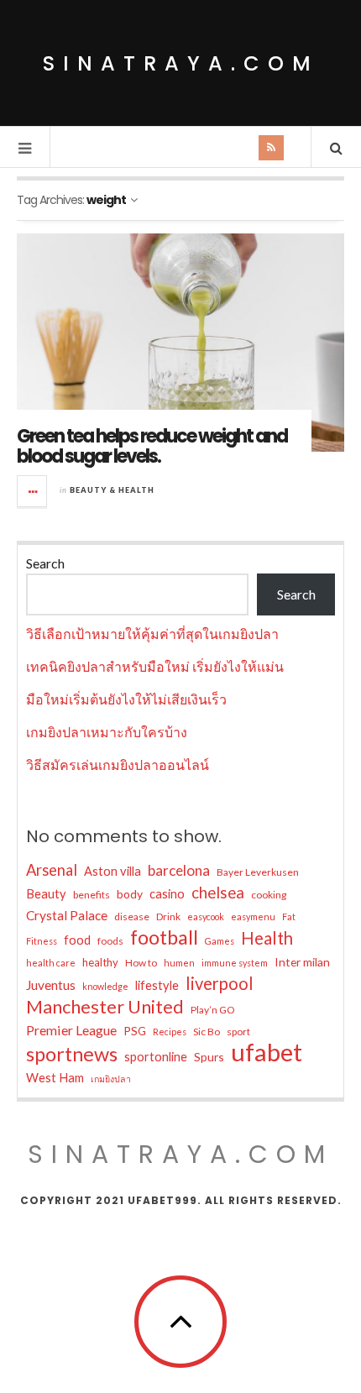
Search (45, 563)
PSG (134, 1031)
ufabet (266, 1052)
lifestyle (157, 985)
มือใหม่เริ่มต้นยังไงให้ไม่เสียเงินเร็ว (126, 699)
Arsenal (51, 870)
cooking (268, 894)
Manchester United (105, 1007)
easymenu (253, 916)
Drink (168, 916)
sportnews (72, 1054)
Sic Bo (206, 1031)
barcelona (179, 870)
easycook (205, 916)
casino (167, 894)
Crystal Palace (66, 915)
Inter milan (302, 962)
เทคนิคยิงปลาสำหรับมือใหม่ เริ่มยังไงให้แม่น (155, 666)
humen (179, 962)
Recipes (169, 1031)
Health (267, 938)
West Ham (55, 1078)
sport (238, 1031)
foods (110, 941)
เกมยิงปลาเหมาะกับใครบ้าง (106, 732)
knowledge (105, 986)
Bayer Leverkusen (258, 872)
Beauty (46, 894)
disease (131, 916)
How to (141, 962)
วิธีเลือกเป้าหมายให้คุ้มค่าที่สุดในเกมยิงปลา (152, 634)
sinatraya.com (181, 63)
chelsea (217, 892)
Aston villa (112, 871)
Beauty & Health (112, 490)
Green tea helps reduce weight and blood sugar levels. (152, 446)
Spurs (209, 1057)
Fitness (41, 940)
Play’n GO (213, 1009)
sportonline (155, 1057)
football (164, 937)
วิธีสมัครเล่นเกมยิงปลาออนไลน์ (117, 764)
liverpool (220, 983)
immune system (234, 962)
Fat (289, 916)
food (77, 940)
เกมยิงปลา (111, 1078)
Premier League (71, 1030)
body (130, 894)
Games (219, 940)
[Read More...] (33, 491)
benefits (91, 894)
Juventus (51, 984)
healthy (100, 962)
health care (51, 962)
